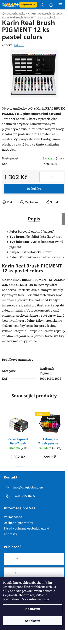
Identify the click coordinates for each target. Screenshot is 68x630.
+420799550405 (24, 496)
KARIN (19, 45)
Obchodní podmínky (18, 523)
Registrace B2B (28, 4)
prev (4, 423)
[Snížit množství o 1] (42, 177)
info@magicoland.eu (28, 487)
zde (46, 599)
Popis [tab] (34, 219)
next (64, 423)
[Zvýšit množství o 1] (61, 177)
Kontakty (10, 534)
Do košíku (34, 188)
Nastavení (32, 609)
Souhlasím (32, 621)
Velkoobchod (13, 517)
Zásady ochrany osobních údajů (26, 528)
